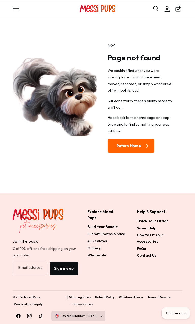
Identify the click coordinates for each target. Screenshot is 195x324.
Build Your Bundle (102, 226)
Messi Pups (32, 297)
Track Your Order (152, 220)
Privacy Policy (83, 304)
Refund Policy (105, 297)
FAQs (141, 248)
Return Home (128, 145)
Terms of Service (159, 297)
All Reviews (97, 240)
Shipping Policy (80, 297)
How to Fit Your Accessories (150, 238)
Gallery (94, 248)
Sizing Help (146, 227)
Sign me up (64, 268)
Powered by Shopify (28, 304)
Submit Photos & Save (106, 233)
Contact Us (146, 255)
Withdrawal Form (131, 297)
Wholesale (96, 255)
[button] (15, 8)
